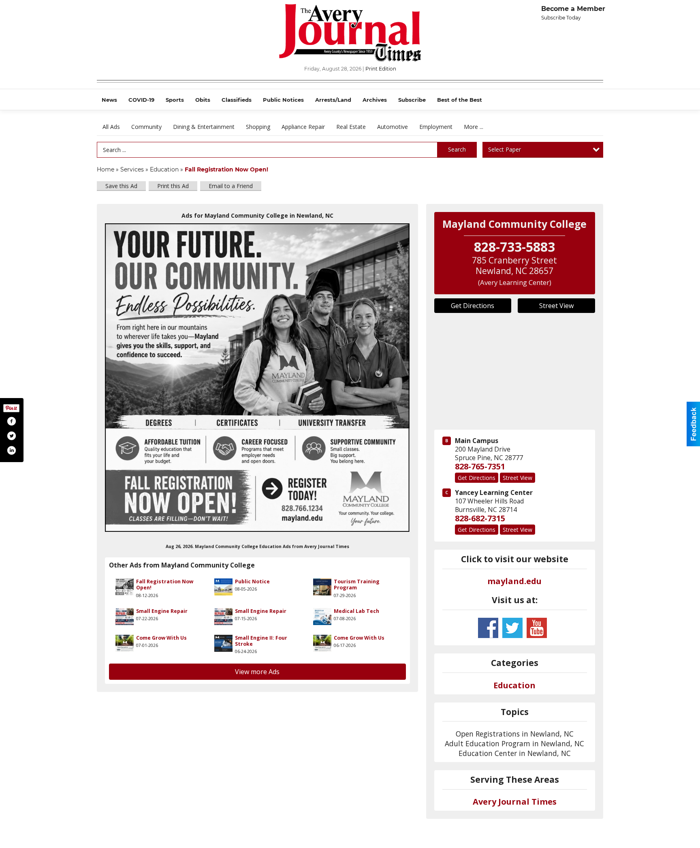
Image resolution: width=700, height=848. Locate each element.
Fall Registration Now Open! (164, 584)
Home (105, 169)
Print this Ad (173, 186)
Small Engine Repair (162, 611)
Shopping (258, 127)
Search (457, 149)
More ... (473, 127)
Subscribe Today (561, 18)
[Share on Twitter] (11, 435)
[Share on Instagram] (11, 450)
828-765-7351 (480, 466)
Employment (435, 127)
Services (132, 169)
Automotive (392, 127)
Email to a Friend (231, 186)
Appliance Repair (303, 127)
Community (146, 127)
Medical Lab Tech (356, 611)
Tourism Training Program (357, 584)
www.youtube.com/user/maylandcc (537, 628)
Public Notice (252, 581)
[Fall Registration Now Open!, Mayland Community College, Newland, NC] (257, 377)
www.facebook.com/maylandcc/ (488, 628)
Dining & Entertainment (204, 127)
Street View (556, 305)
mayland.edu (514, 581)
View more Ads (257, 671)
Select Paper (504, 149)
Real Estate (351, 127)
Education (164, 169)
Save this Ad (121, 186)
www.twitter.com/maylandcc (512, 628)
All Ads (111, 127)
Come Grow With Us (161, 637)
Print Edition (380, 69)
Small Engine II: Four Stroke (261, 640)
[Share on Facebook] (11, 421)
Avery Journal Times (515, 802)
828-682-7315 (480, 518)
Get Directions (472, 305)
